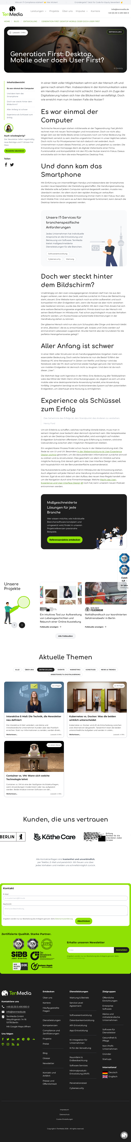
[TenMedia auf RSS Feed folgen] (14, 1044)
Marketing (75, 670)
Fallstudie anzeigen (49, 627)
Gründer (106, 1054)
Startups (106, 1059)
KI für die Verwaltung (80, 1048)
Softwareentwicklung (57, 254)
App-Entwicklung (79, 1030)
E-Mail (6, 894)
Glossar (46, 1058)
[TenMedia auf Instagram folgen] (9, 1044)
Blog (45, 1053)
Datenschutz (64, 1114)
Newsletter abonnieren (15, 151)
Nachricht (7, 904)
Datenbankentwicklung (82, 1020)
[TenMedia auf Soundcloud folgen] (34, 1039)
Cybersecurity (54, 259)
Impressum (64, 1110)
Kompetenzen (50, 1025)
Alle (17, 670)
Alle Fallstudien (65, 636)
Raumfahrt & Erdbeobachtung (78, 1059)
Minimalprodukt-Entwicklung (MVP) (79, 1072)
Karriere (95, 11)
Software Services (79, 1065)
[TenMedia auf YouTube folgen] (19, 1044)
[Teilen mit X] (12, 165)
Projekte (54, 11)
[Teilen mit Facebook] (6, 165)
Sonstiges (91, 670)
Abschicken (83, 921)
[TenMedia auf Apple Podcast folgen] (4, 1044)
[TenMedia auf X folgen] (9, 1039)
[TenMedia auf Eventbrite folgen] (24, 1039)
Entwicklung (45, 670)
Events (61, 670)
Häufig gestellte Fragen (51, 1009)
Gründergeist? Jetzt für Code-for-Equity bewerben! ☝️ (72, 2)
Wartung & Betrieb (79, 997)
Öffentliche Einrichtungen (109, 999)
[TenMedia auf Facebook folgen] (4, 1039)
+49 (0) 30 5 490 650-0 (118, 13)
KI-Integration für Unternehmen (78, 1041)
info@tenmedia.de (120, 9)
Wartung (70, 259)
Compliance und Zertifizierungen (51, 1032)
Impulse (81, 11)
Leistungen (37, 11)
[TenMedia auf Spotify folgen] (29, 1039)
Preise (46, 1044)
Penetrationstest (78, 1083)
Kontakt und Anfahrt (49, 1074)
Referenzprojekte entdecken (64, 539)
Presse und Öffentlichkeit (50, 1082)
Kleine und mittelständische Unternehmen (111, 1017)
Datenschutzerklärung (64, 919)
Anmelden (121, 950)
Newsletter (48, 1063)
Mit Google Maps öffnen (18, 1026)
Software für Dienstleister (109, 1031)
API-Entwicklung (78, 1025)
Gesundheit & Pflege (109, 1039)
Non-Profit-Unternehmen (109, 1047)
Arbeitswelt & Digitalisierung (65, 674)
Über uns (67, 11)
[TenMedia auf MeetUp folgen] (19, 1039)
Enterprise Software (107, 1007)
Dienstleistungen (52, 1020)
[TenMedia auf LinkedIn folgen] (14, 1039)
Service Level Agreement (76, 1004)
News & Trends (108, 670)
